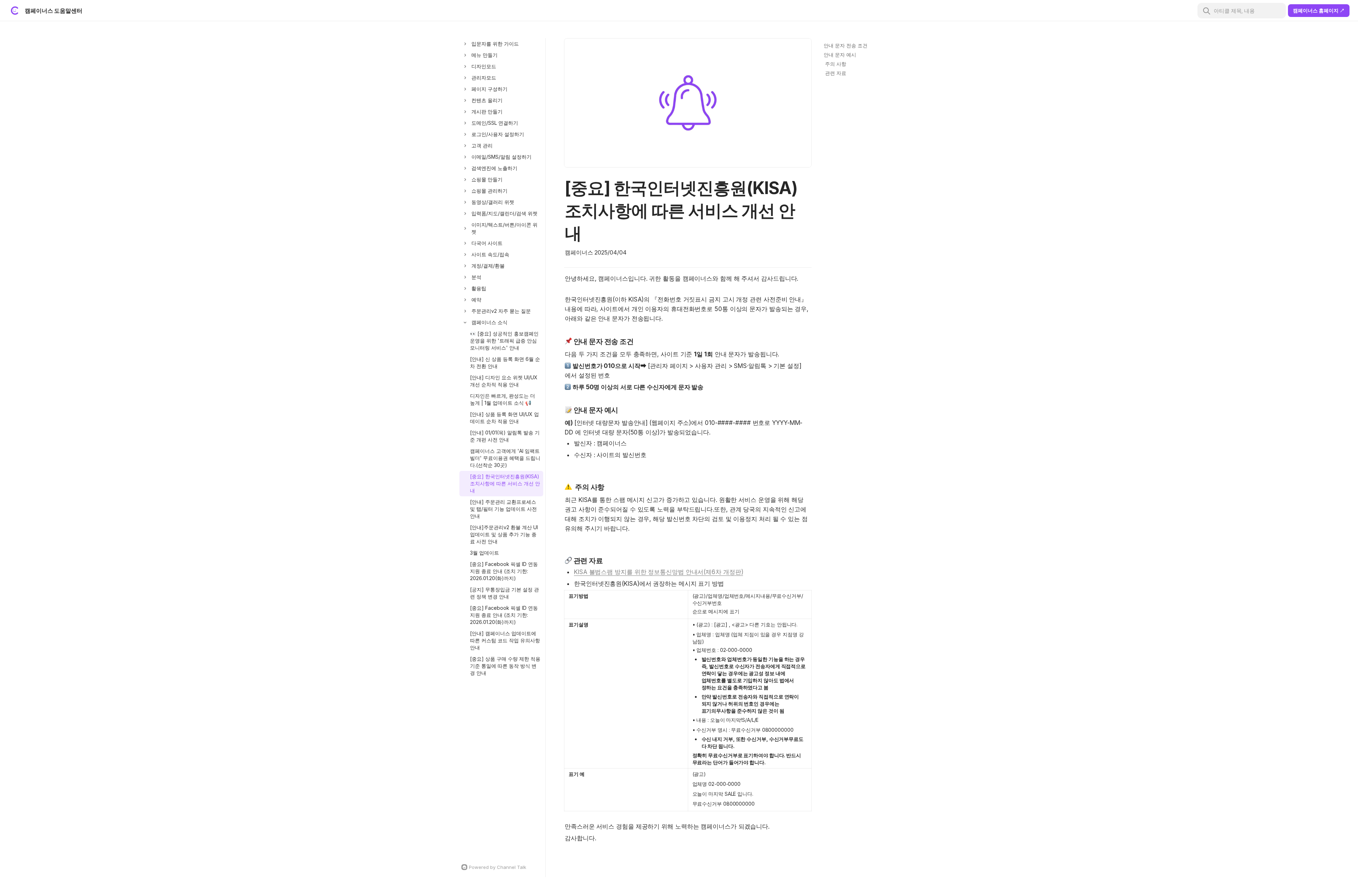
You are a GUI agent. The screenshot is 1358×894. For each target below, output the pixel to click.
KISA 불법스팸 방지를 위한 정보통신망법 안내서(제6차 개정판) (658, 571)
